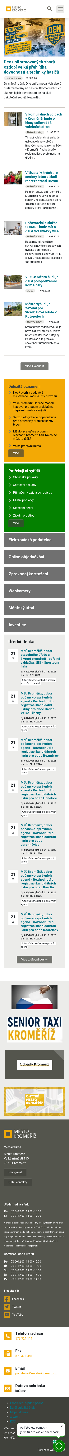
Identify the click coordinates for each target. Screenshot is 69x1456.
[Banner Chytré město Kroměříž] (34, 1101)
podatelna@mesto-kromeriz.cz (36, 1373)
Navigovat (15, 1172)
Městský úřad (21, 607)
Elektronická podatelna (30, 539)
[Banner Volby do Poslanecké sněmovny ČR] (34, 997)
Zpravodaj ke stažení (28, 574)
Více (16, 453)
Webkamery (20, 591)
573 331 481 (23, 1356)
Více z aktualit (34, 366)
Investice (17, 624)
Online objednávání (26, 556)
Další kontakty (17, 1182)
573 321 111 (23, 1338)
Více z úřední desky (34, 959)
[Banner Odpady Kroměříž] (34, 1064)
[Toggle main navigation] (60, 9)
